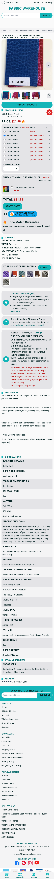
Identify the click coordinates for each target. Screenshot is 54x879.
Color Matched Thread (24, 187)
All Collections (8, 837)
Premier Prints (8, 783)
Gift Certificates (9, 711)
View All (44, 267)
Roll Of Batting (8, 833)
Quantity (11, 164)
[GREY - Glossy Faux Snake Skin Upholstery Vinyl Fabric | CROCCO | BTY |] (6, 282)
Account (5, 715)
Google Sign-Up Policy (11, 765)
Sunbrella (6, 779)
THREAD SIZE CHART (44, 180)
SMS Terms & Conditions (12, 757)
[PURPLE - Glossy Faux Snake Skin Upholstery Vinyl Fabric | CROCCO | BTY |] (6, 274)
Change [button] (38, 333)
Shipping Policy (8, 749)
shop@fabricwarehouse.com (28, 854)
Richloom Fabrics (9, 796)
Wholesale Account (10, 719)
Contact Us (38, 2)
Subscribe (44, 695)
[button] (48, 65)
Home (4, 707)
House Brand (13, 114)
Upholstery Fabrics (10, 821)
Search (46, 15)
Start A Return (8, 723)
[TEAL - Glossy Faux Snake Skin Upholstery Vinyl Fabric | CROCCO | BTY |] (22, 274)
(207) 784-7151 (11, 2)
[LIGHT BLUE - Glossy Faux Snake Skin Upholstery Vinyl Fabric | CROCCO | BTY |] (27, 64)
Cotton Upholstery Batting (13, 829)
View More (15, 311)
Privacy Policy (8, 761)
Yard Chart (6, 745)
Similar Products (27, 105)
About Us (6, 737)
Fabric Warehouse (9, 787)
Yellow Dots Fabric (10, 810)
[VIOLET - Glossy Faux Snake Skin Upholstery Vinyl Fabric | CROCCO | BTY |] (29, 274)
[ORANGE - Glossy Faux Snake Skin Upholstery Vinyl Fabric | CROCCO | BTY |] (14, 274)
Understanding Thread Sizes (14, 825)
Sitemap (48, 2)
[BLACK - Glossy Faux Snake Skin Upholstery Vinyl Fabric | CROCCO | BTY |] (45, 274)
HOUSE (5, 775)
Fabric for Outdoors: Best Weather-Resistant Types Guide (24, 815)
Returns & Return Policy (12, 753)
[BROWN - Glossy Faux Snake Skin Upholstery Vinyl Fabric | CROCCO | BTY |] (37, 274)
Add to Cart (13, 206)
